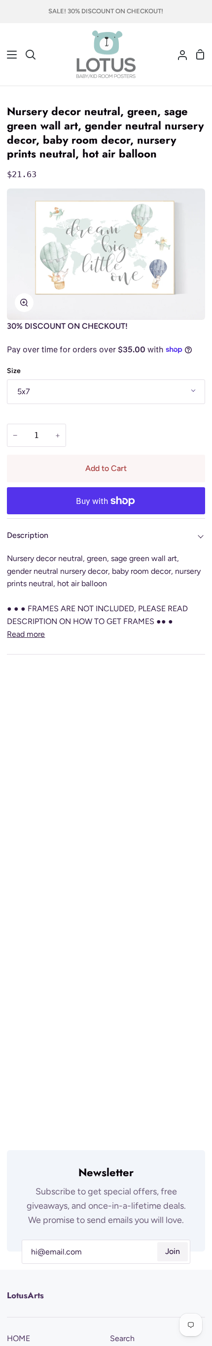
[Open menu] (9, 54)
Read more (26, 634)
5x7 (23, 391)
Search (122, 1338)
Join (172, 1251)
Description (27, 535)
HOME (18, 1338)
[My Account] (178, 54)
